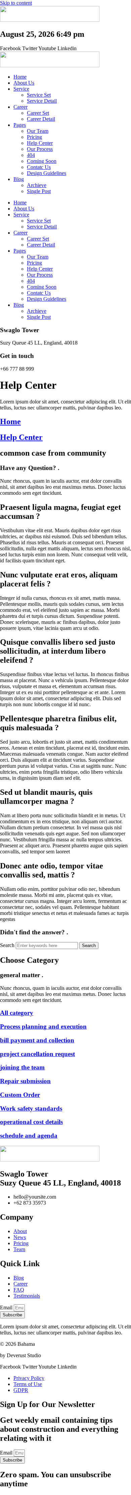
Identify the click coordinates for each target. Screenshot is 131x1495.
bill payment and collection (37, 1040)
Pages (19, 125)
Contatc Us (39, 167)
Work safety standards (31, 1108)
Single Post (39, 191)
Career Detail (41, 119)
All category (16, 1012)
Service (21, 89)
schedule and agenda (28, 1135)
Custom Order (20, 1094)
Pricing (34, 137)
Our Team (37, 131)
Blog (18, 179)
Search (7, 945)
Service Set (39, 95)
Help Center (40, 143)
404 (31, 155)
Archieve (36, 185)
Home (20, 77)
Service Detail (42, 101)
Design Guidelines (46, 173)
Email (7, 1307)
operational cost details (31, 1121)
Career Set (38, 113)
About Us (23, 83)
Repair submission (25, 1081)
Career (20, 107)
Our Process (40, 149)
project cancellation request (37, 1053)
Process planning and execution (43, 1026)
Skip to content (16, 3)
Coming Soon (41, 161)
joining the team (22, 1067)
